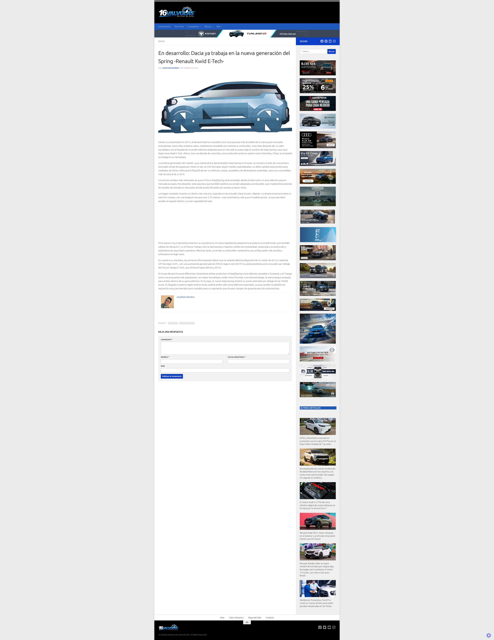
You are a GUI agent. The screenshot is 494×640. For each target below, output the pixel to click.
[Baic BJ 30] (318, 75)
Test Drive (179, 26)
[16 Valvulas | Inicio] (177, 12)
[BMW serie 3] (318, 343)
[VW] (318, 183)
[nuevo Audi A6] (318, 147)
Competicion (193, 26)
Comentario (166, 339)
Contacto (270, 617)
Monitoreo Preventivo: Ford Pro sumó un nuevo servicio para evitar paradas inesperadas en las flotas (316, 603)
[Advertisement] (225, 223)
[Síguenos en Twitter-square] (326, 41)
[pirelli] (318, 92)
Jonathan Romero (170, 68)
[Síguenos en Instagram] (334, 41)
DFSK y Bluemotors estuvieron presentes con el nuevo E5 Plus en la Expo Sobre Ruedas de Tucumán (318, 441)
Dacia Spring (173, 323)
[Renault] (318, 310)
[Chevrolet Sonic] (318, 259)
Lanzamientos (164, 26)
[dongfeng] (318, 110)
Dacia (161, 41)
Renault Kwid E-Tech (187, 323)
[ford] (318, 205)
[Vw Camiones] (318, 277)
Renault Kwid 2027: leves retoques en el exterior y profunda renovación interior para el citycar (317, 536)
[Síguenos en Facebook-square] (321, 41)
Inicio (222, 617)
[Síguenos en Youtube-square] (330, 41)
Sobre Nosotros (236, 617)
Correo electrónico (237, 357)
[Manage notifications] (489, 635)
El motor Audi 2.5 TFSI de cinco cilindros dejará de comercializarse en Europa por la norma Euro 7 (317, 505)
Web (163, 366)
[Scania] (318, 242)
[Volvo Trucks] (318, 378)
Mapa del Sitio (254, 617)
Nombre (165, 357)
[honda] (318, 223)
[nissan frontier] (318, 361)
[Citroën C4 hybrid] (318, 396)
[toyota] (318, 295)
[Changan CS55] (318, 128)
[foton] (247, 33)
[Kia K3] (318, 165)
